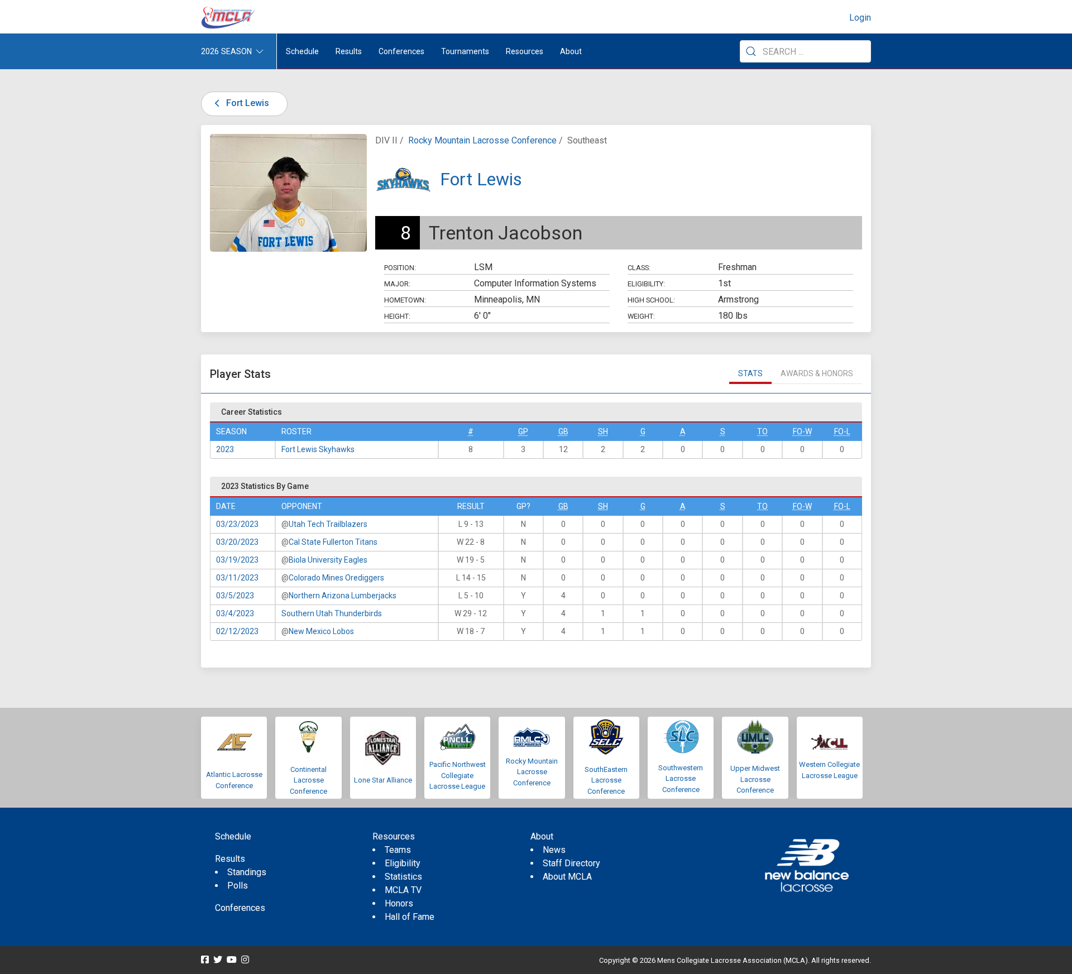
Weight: (641, 316)
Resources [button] (524, 51)
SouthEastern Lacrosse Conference (606, 780)
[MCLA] (229, 18)
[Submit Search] (751, 51)
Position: (400, 267)
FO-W (802, 431)
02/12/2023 (237, 631)
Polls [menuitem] (237, 885)
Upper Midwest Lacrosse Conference (755, 779)
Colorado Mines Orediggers (336, 577)
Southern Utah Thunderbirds (331, 613)
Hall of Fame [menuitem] (409, 916)
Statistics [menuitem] (403, 876)
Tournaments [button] (465, 51)
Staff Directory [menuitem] (571, 863)
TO (762, 431)
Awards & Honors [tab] (817, 373)
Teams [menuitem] (398, 850)
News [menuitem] (554, 850)
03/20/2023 (237, 542)
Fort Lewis (246, 103)
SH (603, 431)
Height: (397, 316)
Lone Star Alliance (383, 780)
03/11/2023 (237, 577)
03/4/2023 (235, 613)
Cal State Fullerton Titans (333, 542)
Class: (639, 267)
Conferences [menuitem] (240, 908)
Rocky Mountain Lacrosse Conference (482, 140)
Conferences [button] (401, 51)
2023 (225, 449)
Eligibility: (646, 284)
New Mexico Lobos (321, 631)
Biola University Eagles (328, 559)
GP (523, 431)
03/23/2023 (237, 524)
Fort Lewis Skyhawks (318, 449)
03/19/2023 (237, 559)
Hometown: (405, 300)
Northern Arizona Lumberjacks (342, 595)
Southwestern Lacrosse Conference (680, 779)
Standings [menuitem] (246, 872)
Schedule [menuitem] (302, 51)
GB (563, 431)
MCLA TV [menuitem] (403, 890)
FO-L (842, 431)
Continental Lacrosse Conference (308, 780)
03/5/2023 (235, 595)
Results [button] (349, 51)
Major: (397, 284)
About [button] (571, 51)
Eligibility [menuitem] (402, 863)
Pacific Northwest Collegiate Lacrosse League (457, 775)
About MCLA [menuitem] (567, 876)
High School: (651, 300)
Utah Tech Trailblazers (328, 524)
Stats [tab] (750, 373)
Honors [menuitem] (399, 903)
